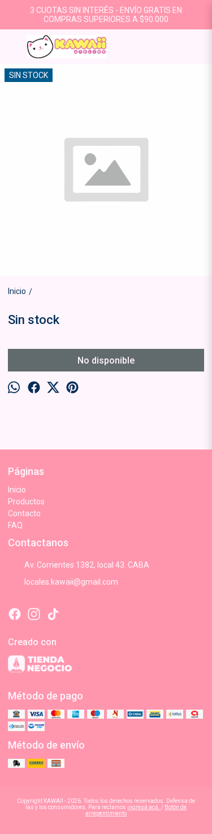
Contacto (24, 513)
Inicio (17, 489)
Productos (26, 501)
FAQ (15, 525)
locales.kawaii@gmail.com (71, 581)
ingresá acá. (144, 807)
